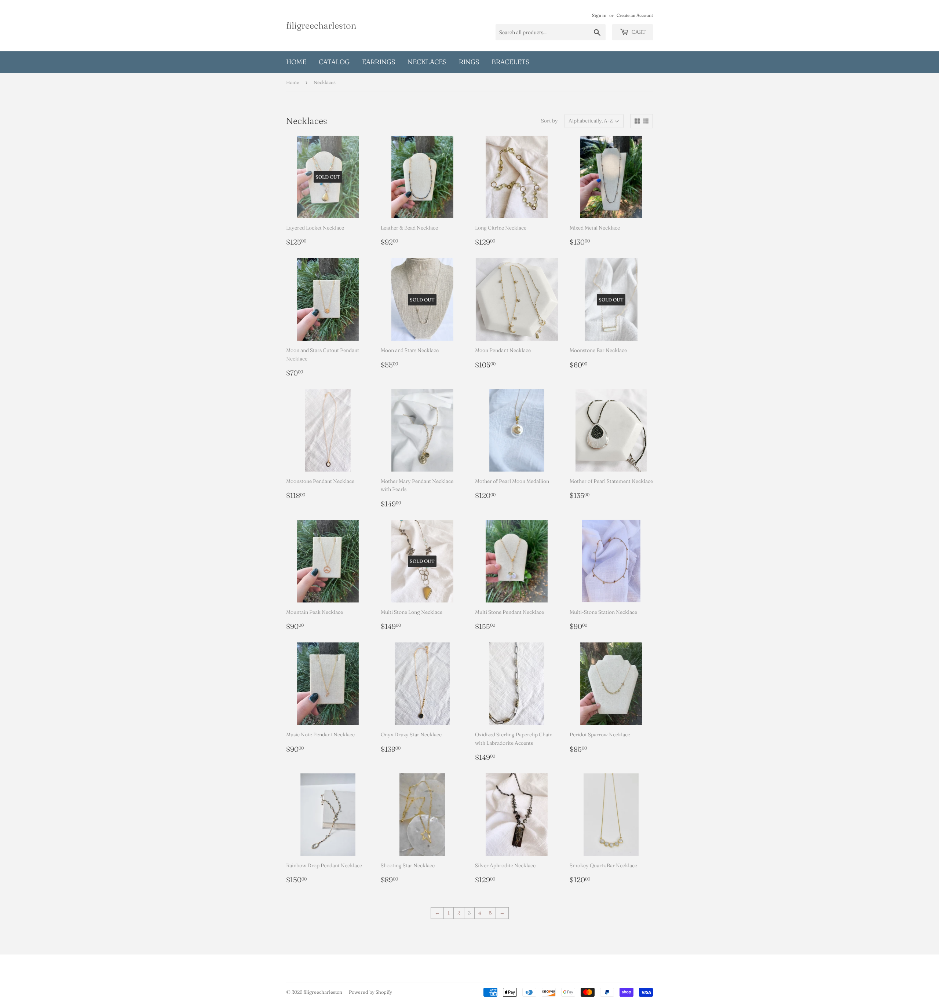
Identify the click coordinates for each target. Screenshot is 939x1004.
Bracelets (510, 62)
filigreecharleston (321, 25)
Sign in (599, 15)
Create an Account (635, 15)
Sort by (549, 120)
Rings (469, 62)
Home (296, 62)
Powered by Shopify (370, 992)
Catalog (334, 62)
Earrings (378, 62)
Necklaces (427, 62)
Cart (638, 32)
